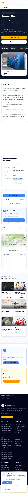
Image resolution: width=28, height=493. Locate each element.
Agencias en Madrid (6, 426)
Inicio (2, 6)
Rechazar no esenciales (10, 486)
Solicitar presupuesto (15, 203)
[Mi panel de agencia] (22, 2)
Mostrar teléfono (14, 41)
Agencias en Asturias (6, 450)
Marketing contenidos (20, 437)
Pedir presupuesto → (7, 417)
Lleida (12, 29)
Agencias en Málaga (6, 437)
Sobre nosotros (18, 465)
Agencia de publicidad (17, 178)
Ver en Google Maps (14, 250)
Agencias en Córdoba (6, 458)
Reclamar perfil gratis (13, 220)
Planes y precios (5, 469)
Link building (18, 432)
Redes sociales (18, 445)
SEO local (17, 428)
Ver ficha (9, 297)
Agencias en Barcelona (6, 428)
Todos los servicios (20, 424)
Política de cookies (16, 479)
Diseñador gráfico (17, 180)
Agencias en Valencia (6, 430)
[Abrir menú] (25, 2)
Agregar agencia (5, 467)
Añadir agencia (18, 417)
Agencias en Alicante (6, 435)
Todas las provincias (6, 424)
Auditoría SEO (18, 439)
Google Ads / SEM (19, 441)
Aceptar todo (8, 482)
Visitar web (14, 37)
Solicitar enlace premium (10, 381)
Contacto (17, 467)
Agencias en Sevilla (5, 432)
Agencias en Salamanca (7, 456)
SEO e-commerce (19, 435)
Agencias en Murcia (5, 443)
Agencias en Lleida (9, 6)
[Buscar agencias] (19, 2)
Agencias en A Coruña (6, 454)
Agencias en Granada (6, 445)
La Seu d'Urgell (17, 6)
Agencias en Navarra (6, 447)
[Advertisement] (14, 139)
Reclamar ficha (4, 465)
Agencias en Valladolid (6, 452)
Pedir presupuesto (19, 469)
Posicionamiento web (20, 426)
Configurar (7, 489)
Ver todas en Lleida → (14, 339)
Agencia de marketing (17, 183)
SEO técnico (18, 430)
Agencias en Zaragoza (6, 441)
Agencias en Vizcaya (6, 439)
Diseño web (17, 443)
